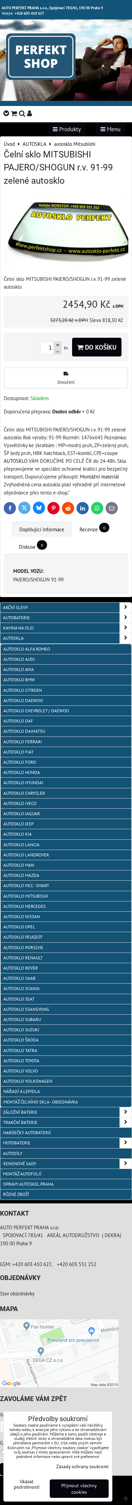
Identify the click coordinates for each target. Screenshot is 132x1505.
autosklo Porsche (23, 948)
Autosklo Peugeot (23, 937)
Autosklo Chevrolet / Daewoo (36, 711)
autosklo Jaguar (21, 814)
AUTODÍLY (12, 1153)
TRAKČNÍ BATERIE (20, 1122)
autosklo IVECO (20, 803)
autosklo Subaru (22, 1019)
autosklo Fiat (18, 752)
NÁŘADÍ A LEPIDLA (21, 1091)
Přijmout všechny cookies (79, 1488)
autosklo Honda (21, 772)
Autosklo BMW (19, 680)
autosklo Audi (19, 659)
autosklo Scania (21, 988)
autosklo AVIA (18, 669)
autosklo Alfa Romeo (26, 649)
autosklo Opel (19, 927)
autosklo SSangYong (26, 1009)
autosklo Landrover (26, 855)
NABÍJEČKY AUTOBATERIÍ (27, 1133)
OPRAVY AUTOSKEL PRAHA (28, 1184)
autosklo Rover (20, 968)
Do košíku (99, 347)
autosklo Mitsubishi (25, 896)
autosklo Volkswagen (27, 1081)
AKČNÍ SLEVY (15, 607)
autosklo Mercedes (24, 906)
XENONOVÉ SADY (19, 1164)
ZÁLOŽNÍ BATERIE (20, 1112)
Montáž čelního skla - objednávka (40, 1102)
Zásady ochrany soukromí (82, 1466)
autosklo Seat (19, 999)
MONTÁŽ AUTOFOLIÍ (22, 1174)
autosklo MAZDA (21, 875)
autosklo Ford (19, 762)
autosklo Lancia (21, 845)
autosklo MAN (18, 865)
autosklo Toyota (21, 1061)
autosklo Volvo (20, 1071)
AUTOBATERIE (16, 618)
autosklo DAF (18, 721)
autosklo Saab (19, 978)
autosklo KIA (17, 834)
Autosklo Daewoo (23, 700)
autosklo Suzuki (21, 1030)
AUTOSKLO (15, 460)
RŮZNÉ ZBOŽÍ (16, 1194)
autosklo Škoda (21, 1040)
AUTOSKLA (13, 638)
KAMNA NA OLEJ (18, 628)
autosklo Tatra (20, 1050)
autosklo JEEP (18, 824)
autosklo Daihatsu (24, 731)
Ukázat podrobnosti (27, 1484)
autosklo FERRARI (22, 742)
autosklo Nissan (21, 916)
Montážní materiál (99, 476)
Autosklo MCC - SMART (26, 885)
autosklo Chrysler (24, 793)
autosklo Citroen (22, 690)
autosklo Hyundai (23, 783)
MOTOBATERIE (16, 1143)
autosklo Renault (23, 958)
